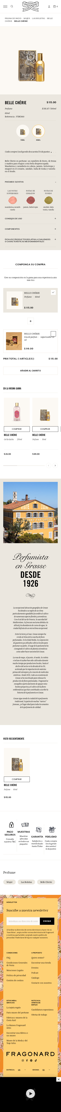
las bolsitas (26, 882)
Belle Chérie (32, 333)
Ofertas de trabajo (39, 1015)
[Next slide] (55, 465)
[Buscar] (12, 6)
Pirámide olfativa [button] (14, 182)
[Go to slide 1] (51, 152)
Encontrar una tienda (41, 963)
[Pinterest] (31, 1060)
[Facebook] (27, 1060)
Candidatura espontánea (42, 1010)
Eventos (34, 968)
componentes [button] (12, 229)
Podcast (34, 973)
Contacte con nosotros (41, 983)
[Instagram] (23, 1060)
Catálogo (35, 978)
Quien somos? (37, 958)
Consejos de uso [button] (13, 219)
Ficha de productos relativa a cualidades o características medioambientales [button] (27, 240)
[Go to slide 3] (55, 152)
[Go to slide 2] (53, 152)
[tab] (30, 182)
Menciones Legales (15, 970)
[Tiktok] (36, 1060)
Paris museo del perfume (18, 1013)
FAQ (8, 958)
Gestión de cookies (15, 980)
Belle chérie (46, 882)
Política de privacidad (16, 975)
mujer (10, 882)
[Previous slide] (48, 465)
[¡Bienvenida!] (30, 6)
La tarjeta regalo (14, 1008)
